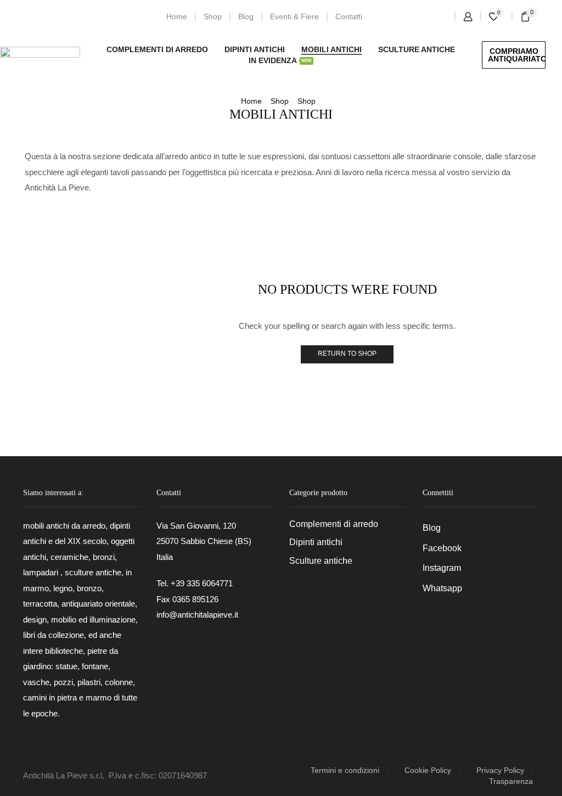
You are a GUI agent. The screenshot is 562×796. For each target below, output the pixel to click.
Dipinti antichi (254, 49)
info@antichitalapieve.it (197, 614)
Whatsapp (442, 588)
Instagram (442, 568)
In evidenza (280, 60)
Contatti (348, 16)
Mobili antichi (331, 49)
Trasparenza (511, 781)
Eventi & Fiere (294, 16)
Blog (246, 16)
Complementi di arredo (157, 49)
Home (176, 16)
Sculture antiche (416, 49)
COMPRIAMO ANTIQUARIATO (517, 55)
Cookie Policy (427, 770)
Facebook (442, 548)
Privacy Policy (500, 770)
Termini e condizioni (345, 770)
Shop (213, 16)
